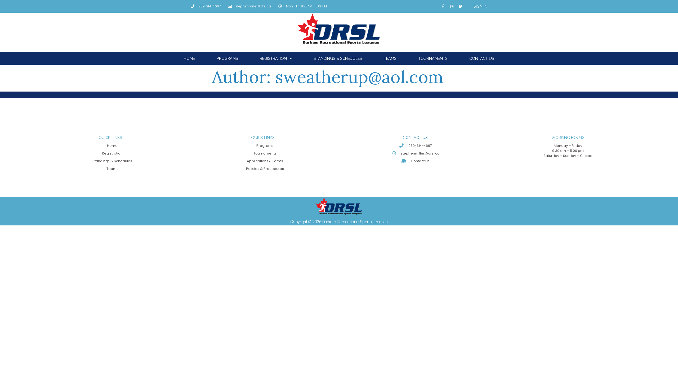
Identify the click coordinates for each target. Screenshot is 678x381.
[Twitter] (460, 6)
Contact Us (481, 58)
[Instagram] (452, 6)
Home (189, 58)
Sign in (480, 6)
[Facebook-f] (443, 6)
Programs (227, 58)
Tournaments (433, 58)
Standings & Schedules (338, 58)
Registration (273, 58)
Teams (390, 58)
